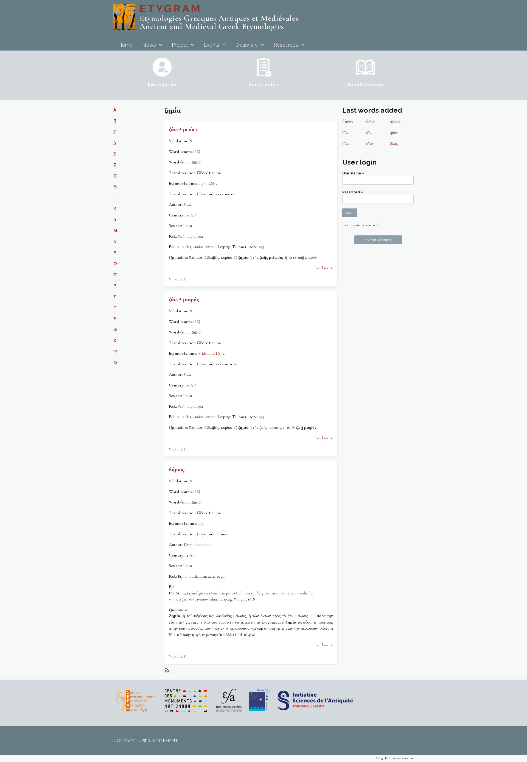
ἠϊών (394, 132)
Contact (124, 741)
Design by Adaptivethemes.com (395, 758)
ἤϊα (345, 132)
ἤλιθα (370, 121)
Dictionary (246, 45)
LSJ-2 (213, 183)
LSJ (197, 151)
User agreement (158, 741)
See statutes (263, 84)
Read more (323, 267)
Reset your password (360, 225)
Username (351, 173)
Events (211, 45)
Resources (286, 45)
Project (180, 45)
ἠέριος (347, 121)
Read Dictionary (365, 84)
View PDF (177, 279)
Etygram (170, 8)
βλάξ (394, 143)
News (149, 45)
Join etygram (161, 84)
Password (351, 192)
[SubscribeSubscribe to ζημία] (166, 670)
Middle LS (207, 353)
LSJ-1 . (203, 183)
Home (125, 45)
